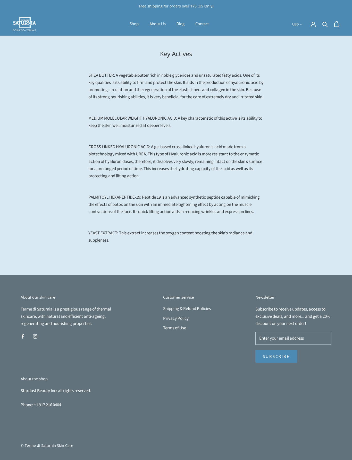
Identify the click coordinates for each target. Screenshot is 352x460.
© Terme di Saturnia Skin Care (47, 445)
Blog (181, 23)
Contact (202, 23)
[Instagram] (35, 336)
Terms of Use (174, 328)
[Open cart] (336, 24)
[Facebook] (23, 336)
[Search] (325, 24)
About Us (157, 23)
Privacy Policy (176, 318)
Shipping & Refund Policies (187, 309)
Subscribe (276, 356)
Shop (134, 23)
